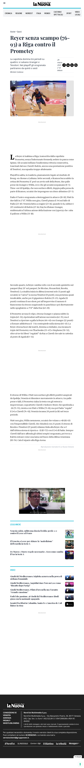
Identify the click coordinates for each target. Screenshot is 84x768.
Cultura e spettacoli (58, 13)
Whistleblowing (11, 723)
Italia (38, 13)
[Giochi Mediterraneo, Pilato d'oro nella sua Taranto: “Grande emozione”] (69, 591)
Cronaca (8, 13)
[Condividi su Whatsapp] (76, 65)
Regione (19, 13)
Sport (69, 13)
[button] (42, 500)
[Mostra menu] (4, 3)
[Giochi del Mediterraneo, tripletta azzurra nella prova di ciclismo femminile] (69, 577)
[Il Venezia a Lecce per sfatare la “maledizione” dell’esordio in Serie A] (69, 544)
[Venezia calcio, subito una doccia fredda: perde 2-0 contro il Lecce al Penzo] (69, 534)
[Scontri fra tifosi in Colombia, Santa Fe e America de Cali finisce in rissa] (69, 604)
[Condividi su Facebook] (64, 65)
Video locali (77, 13)
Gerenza (7, 718)
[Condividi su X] (72, 65)
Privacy (6, 720)
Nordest (29, 13)
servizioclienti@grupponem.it (16, 737)
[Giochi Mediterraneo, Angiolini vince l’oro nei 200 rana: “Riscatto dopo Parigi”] (69, 584)
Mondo (47, 13)
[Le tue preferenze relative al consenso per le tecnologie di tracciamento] (80, 764)
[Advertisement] (42, 22)
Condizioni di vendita (10, 713)
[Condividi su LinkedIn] (68, 65)
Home (12, 31)
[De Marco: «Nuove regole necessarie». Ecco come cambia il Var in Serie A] (69, 555)
